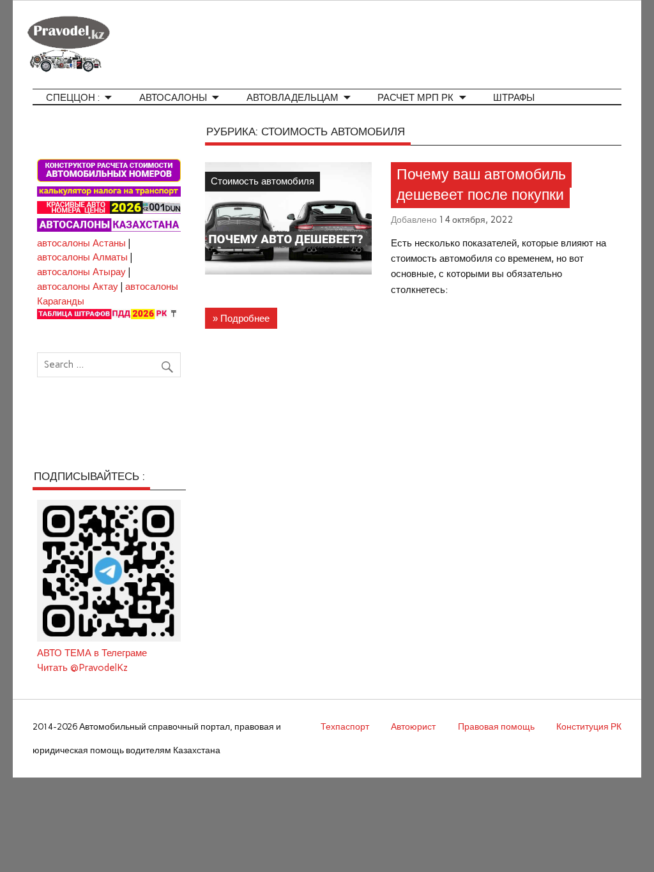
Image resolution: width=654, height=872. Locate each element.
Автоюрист (413, 726)
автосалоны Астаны (81, 243)
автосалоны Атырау (81, 272)
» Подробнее (241, 318)
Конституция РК (588, 726)
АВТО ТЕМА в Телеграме (92, 653)
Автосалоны (173, 98)
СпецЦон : (73, 98)
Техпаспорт (345, 726)
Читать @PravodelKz (82, 667)
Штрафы (514, 98)
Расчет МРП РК (415, 98)
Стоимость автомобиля (262, 181)
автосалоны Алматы (82, 257)
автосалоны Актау (77, 286)
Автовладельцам (292, 98)
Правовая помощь (496, 726)
